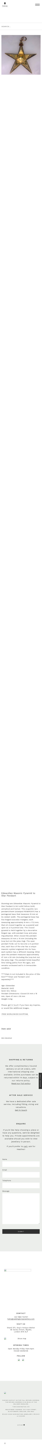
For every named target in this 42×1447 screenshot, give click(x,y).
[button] (37, 5)
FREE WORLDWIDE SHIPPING (15, 1014)
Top (39, 1437)
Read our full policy (21, 1083)
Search (38, 26)
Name (4, 1159)
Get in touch (21, 1110)
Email (4, 1170)
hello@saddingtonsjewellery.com (21, 1319)
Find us (5, 6)
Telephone (6, 1180)
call (25, 1146)
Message (5, 1191)
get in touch (13, 1005)
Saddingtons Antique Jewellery (21, 12)
